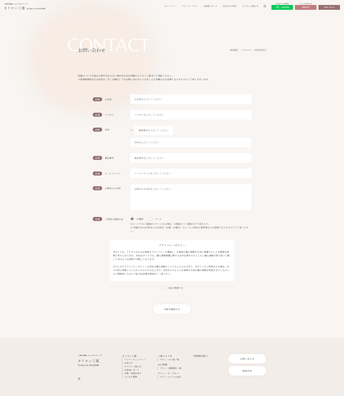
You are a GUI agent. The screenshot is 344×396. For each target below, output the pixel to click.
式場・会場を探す (132, 373)
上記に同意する (175, 287)
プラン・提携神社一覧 (170, 368)
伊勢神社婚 (199, 356)
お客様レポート (210, 6)
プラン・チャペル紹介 (170, 376)
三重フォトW (165, 356)
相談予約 (305, 7)
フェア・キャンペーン (135, 359)
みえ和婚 (162, 364)
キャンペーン (170, 6)
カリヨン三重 (129, 356)
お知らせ (128, 362)
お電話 (140, 218)
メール (158, 218)
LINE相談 (282, 7)
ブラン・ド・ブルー (168, 373)
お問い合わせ (329, 7)
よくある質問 (130, 376)
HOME (234, 50)
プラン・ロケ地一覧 (169, 359)
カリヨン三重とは (250, 6)
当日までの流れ (230, 6)
